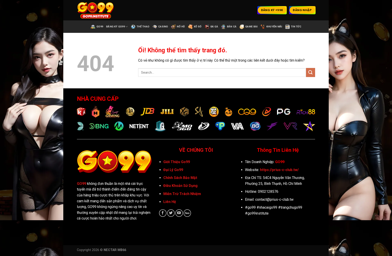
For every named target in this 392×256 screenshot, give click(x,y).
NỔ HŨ (181, 26)
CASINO (163, 26)
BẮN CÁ (231, 26)
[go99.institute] (99, 10)
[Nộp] (310, 72)
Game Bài (251, 26)
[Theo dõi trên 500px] (187, 213)
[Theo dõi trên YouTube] (179, 213)
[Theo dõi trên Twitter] (171, 213)
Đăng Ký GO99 (115, 26)
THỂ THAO (143, 26)
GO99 (81, 183)
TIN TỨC (296, 26)
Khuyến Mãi (274, 26)
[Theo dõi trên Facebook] (163, 213)
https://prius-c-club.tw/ (279, 170)
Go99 (99, 26)
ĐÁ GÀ (214, 26)
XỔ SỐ (198, 26)
